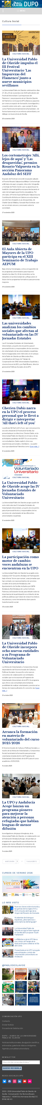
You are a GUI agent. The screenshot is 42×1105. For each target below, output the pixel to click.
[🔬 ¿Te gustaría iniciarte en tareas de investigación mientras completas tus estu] (21, 999)
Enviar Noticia (8, 1025)
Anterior (9, 861)
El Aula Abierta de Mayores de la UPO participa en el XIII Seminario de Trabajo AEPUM (20, 256)
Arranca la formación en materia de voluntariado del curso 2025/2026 (20, 737)
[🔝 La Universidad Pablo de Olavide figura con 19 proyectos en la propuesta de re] (8, 999)
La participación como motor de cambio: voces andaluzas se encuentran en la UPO (20, 562)
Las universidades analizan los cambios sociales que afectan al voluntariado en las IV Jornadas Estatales (20, 331)
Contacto (6, 1021)
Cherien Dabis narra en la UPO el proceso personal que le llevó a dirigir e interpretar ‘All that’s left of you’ (20, 415)
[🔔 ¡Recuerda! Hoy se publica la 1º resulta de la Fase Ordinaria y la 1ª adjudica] (34, 987)
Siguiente (32, 861)
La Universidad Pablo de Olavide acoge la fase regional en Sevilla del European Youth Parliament (26, 931)
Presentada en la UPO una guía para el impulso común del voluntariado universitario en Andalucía (27, 953)
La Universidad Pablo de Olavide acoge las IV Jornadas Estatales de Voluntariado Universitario (20, 490)
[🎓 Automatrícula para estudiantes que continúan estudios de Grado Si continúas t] (21, 987)
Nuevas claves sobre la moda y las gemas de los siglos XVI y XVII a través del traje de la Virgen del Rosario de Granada (27, 910)
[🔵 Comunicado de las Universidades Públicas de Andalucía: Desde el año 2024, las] (34, 999)
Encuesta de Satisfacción (12, 1028)
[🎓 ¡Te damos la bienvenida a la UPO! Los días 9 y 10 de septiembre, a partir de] (8, 987)
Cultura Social (21, 54)
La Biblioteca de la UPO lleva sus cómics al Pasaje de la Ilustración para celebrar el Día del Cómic (26, 942)
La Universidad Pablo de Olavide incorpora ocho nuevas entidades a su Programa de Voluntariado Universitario (20, 652)
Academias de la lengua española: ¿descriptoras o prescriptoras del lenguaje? (25, 920)
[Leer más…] (34, 446)
